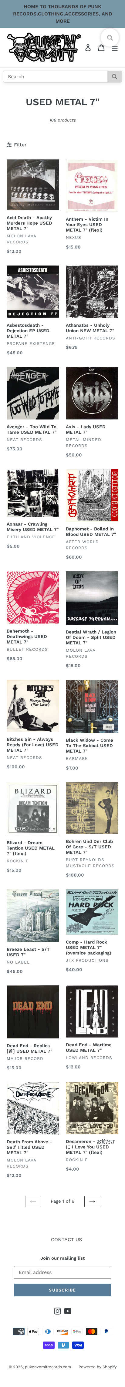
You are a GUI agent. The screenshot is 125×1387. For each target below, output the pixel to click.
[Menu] (114, 48)
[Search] (114, 76)
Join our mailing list (62, 1258)
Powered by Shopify (98, 1367)
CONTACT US (66, 1239)
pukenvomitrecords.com (48, 1367)
